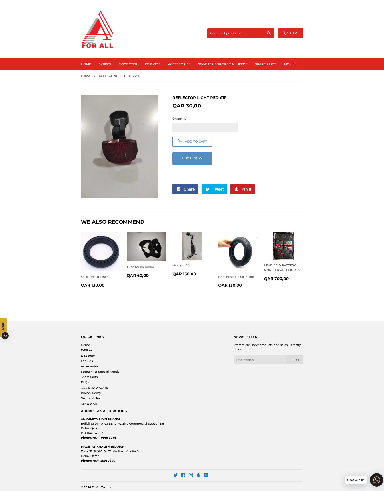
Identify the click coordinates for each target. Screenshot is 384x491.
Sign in (268, 22)
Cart (294, 33)
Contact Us (89, 403)
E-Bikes (104, 64)
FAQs (85, 382)
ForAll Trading (102, 487)
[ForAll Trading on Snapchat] (198, 476)
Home (86, 64)
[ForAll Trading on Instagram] (191, 476)
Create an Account (291, 22)
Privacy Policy (91, 393)
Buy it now (192, 158)
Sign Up (294, 360)
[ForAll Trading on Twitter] (175, 476)
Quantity (179, 119)
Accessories (179, 64)
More (289, 64)
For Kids (152, 64)
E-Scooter (128, 64)
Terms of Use (90, 398)
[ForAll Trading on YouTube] (206, 476)
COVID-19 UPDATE (94, 387)
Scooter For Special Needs (223, 64)
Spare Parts (266, 64)
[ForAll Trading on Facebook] (183, 476)
